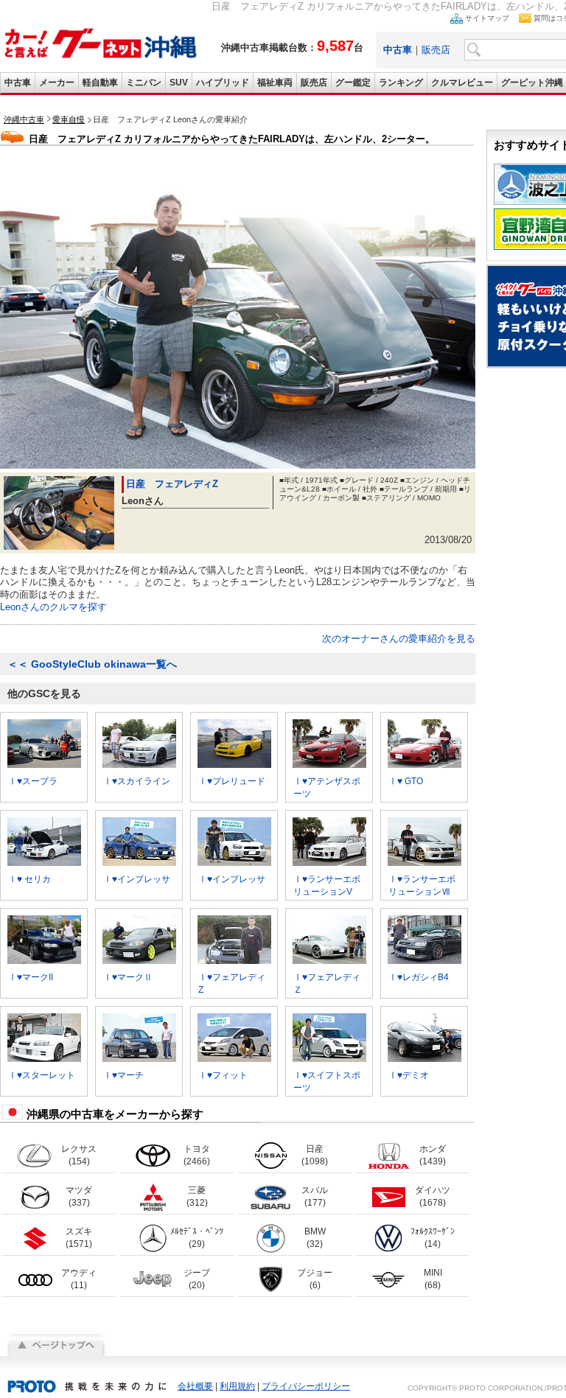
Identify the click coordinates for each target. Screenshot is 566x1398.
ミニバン (143, 82)
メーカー (56, 82)
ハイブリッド (222, 82)
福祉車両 (275, 82)
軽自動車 (100, 82)
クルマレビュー (462, 82)
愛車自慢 (68, 119)
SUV (179, 82)
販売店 (436, 49)
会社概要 (195, 1386)
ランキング (401, 82)
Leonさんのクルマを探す (53, 606)
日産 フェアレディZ (172, 483)
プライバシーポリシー (306, 1386)
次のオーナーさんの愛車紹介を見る (398, 638)
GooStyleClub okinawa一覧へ (92, 664)
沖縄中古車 (24, 119)
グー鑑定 (353, 82)
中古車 (17, 82)
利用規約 (237, 1386)
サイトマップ (487, 18)
